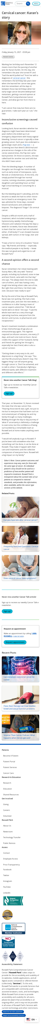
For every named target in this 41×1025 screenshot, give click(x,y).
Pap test (26, 145)
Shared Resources (11, 794)
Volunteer (7, 816)
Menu (36, 3)
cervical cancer (19, 78)
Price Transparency (11, 864)
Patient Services (10, 767)
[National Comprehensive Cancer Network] (13, 933)
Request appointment (15, 642)
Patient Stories (8, 57)
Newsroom (8, 831)
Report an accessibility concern (13, 1015)
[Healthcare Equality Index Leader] (7, 919)
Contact (6, 853)
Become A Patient (10, 755)
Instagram (7, 881)
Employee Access (10, 858)
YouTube (7, 887)
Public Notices (9, 843)
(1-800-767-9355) (18, 636)
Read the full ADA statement (12, 1012)
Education (7, 789)
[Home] (7, 5)
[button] (28, 4)
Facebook (7, 869)
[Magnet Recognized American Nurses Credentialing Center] (13, 906)
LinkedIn (6, 893)
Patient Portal (9, 761)
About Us (7, 825)
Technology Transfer (12, 837)
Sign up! (9, 393)
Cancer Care (8, 773)
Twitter (6, 875)
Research (7, 783)
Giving (6, 804)
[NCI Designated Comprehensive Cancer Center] (8, 947)
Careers (6, 810)
